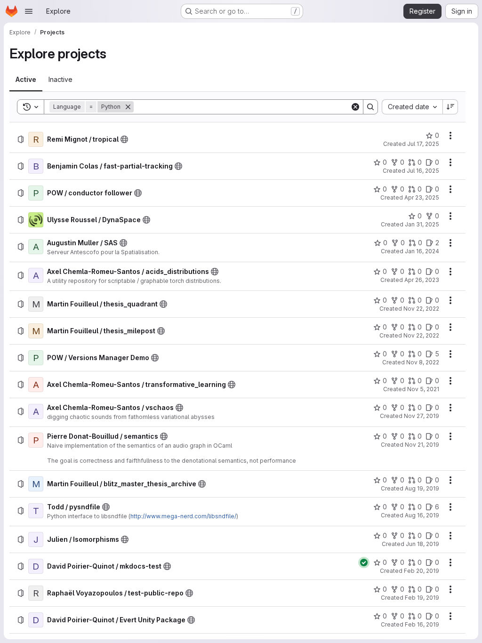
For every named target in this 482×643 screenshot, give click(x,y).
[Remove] (128, 107)
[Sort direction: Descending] (450, 106)
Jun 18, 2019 (422, 543)
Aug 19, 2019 (422, 488)
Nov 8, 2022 (422, 362)
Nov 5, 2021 (423, 389)
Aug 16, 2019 (422, 515)
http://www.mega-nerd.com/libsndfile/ (183, 516)
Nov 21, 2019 (422, 444)
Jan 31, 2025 (422, 224)
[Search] (370, 106)
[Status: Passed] (364, 562)
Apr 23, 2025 (421, 197)
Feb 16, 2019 (422, 624)
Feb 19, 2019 (422, 597)
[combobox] (412, 106)
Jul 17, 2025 (423, 143)
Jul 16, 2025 (423, 170)
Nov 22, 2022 (421, 308)
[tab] (25, 79)
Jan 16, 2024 (422, 251)
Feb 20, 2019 (421, 570)
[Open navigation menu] (28, 11)
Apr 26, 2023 (421, 279)
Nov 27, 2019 (421, 415)
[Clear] (355, 107)
